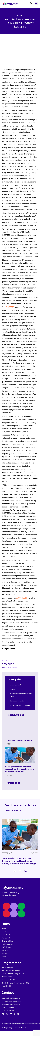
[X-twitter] (7, 1013)
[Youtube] (10, 1013)
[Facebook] (3, 1013)
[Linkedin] (18, 1013)
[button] (36, 3)
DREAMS (10, 307)
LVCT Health (21, 598)
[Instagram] (14, 1013)
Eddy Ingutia (34, 853)
